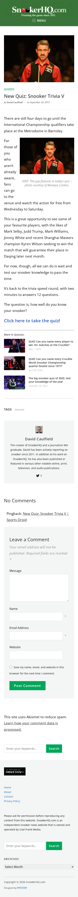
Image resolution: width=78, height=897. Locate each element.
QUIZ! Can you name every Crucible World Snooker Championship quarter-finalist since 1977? (50, 362)
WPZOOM (22, 887)
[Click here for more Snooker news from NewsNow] (15, 771)
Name (13, 609)
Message (15, 571)
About (7, 792)
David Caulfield (14, 102)
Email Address (19, 628)
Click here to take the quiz (31, 321)
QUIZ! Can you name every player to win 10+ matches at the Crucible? (51, 343)
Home (7, 787)
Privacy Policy (12, 801)
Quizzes (9, 89)
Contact (8, 796)
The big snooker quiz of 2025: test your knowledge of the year (50, 380)
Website (14, 647)
